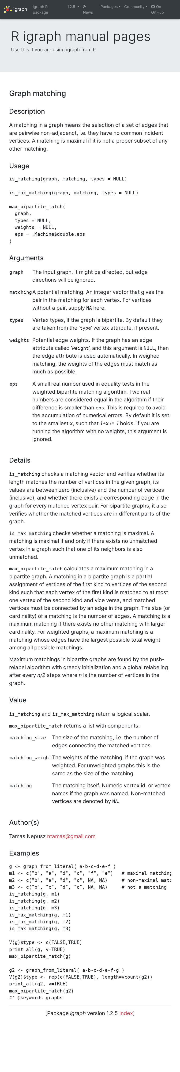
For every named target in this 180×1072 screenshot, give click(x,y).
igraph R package (40, 9)
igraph (19, 9)
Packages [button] (109, 6)
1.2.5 (71, 6)
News (88, 12)
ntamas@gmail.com (71, 836)
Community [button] (134, 6)
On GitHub (157, 9)
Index (126, 1013)
